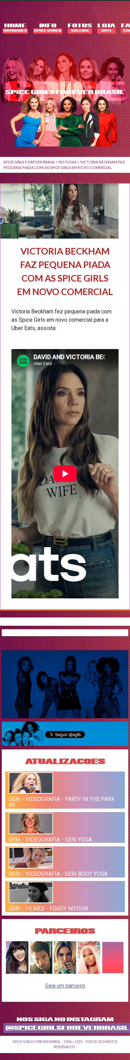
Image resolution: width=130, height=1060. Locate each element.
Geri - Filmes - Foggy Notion (48, 908)
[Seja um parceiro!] (113, 972)
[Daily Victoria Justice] (17, 972)
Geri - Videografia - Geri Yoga (50, 839)
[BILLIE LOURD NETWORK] (65, 972)
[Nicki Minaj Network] (89, 972)
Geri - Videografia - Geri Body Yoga (58, 874)
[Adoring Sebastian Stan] (41, 972)
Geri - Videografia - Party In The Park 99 (62, 802)
